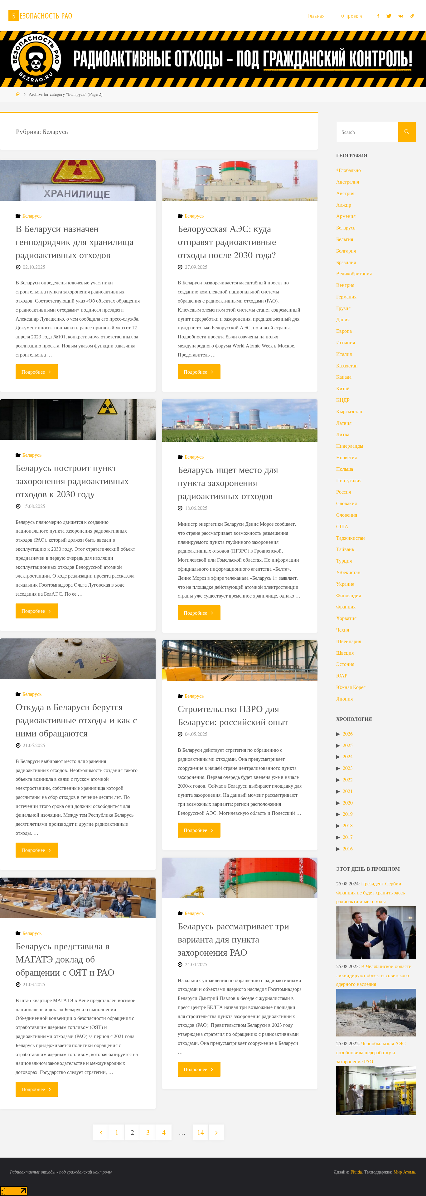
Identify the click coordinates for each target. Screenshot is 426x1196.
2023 (348, 768)
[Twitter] (389, 16)
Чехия (342, 629)
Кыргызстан (349, 411)
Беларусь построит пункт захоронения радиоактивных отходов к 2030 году (72, 480)
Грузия (343, 308)
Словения (346, 514)
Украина (345, 583)
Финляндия (348, 595)
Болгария (346, 250)
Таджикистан (350, 537)
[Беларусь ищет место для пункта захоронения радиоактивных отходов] (240, 420)
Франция (346, 606)
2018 (348, 825)
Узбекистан (348, 572)
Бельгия (344, 239)
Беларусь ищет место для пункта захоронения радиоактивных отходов (228, 482)
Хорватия (346, 618)
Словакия (346, 503)
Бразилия (346, 262)
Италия (344, 354)
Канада (343, 376)
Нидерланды (349, 445)
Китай (343, 388)
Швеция (345, 652)
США (342, 526)
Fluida (355, 1172)
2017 (348, 837)
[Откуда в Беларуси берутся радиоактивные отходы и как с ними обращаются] (78, 658)
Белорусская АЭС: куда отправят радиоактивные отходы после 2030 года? (227, 241)
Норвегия (346, 457)
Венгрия (345, 285)
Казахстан (347, 365)
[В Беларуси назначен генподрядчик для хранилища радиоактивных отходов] (78, 180)
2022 (348, 779)
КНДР (343, 399)
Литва (342, 434)
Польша (344, 468)
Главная (316, 15)
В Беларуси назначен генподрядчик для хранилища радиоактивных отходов (74, 241)
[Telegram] (412, 16)
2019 (348, 813)
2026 (348, 733)
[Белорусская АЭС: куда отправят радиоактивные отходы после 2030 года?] (240, 180)
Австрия (345, 193)
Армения (346, 216)
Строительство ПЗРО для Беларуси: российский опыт (233, 715)
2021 (348, 791)
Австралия (347, 181)
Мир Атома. (405, 1172)
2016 (348, 848)
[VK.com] (401, 16)
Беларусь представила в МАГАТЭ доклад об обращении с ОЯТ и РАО (65, 958)
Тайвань (345, 549)
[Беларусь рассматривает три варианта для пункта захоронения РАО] (240, 878)
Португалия (348, 480)
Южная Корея (350, 687)
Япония (344, 698)
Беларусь (31, 215)
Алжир (343, 204)
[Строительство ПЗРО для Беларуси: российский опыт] (240, 660)
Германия (346, 296)
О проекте (352, 15)
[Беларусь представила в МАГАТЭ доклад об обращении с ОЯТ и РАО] (78, 898)
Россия (343, 491)
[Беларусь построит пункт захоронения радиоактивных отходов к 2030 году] (78, 419)
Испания (345, 342)
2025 (348, 745)
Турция (344, 560)
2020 (348, 802)
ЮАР (341, 675)
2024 (348, 756)
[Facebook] (378, 16)
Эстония (345, 664)
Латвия (343, 423)
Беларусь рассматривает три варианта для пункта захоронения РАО (233, 938)
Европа (344, 330)
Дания (343, 319)
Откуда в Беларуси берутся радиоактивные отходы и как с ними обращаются (76, 719)
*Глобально (348, 170)
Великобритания (354, 273)
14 (200, 1132)
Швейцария (348, 641)
